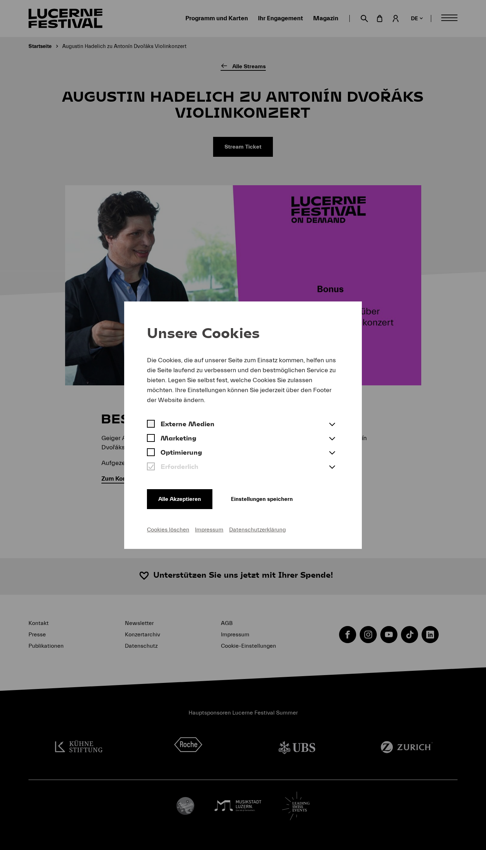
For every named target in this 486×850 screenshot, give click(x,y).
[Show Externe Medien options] (332, 425)
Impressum (209, 529)
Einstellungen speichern (262, 499)
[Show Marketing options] (332, 439)
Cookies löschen (168, 529)
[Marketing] (151, 439)
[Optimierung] (151, 453)
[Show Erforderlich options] (332, 467)
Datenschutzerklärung (257, 529)
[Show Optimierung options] (332, 453)
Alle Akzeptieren (179, 499)
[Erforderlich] (151, 467)
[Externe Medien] (151, 425)
